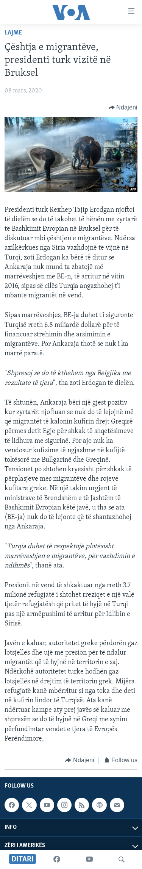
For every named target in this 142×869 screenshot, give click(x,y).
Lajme (13, 33)
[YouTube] (89, 859)
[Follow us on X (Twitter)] (29, 805)
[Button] (123, 108)
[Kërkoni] (121, 859)
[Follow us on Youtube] (47, 805)
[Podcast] (99, 805)
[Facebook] (57, 859)
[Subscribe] (117, 805)
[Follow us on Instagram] (64, 805)
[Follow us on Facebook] (12, 805)
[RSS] (82, 805)
